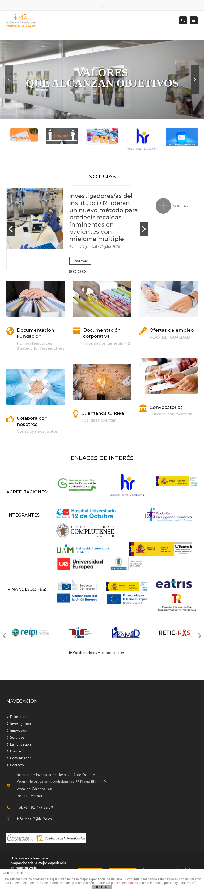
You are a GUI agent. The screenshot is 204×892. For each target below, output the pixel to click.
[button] (11, 229)
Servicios (17, 737)
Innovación (18, 730)
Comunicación (21, 758)
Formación (18, 751)
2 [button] (74, 271)
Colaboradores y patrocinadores (99, 652)
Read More (80, 261)
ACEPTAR (102, 887)
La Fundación (20, 744)
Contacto (17, 765)
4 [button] (84, 271)
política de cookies (124, 883)
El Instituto (18, 716)
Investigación (20, 723)
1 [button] (70, 271)
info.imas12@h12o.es (34, 818)
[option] (77, 229)
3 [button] (79, 271)
